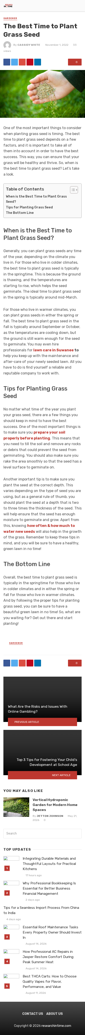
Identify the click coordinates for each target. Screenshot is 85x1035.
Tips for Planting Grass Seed (29, 207)
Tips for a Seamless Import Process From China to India (41, 910)
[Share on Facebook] (6, 62)
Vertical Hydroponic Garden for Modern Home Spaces (55, 805)
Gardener (10, 18)
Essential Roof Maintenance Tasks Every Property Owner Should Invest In (52, 932)
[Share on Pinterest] (30, 62)
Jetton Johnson (50, 816)
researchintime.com (56, 1026)
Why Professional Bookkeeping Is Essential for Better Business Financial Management (49, 888)
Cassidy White (28, 44)
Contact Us (32, 1014)
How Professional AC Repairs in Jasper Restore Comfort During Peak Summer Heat (48, 957)
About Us (54, 1014)
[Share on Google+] (22, 62)
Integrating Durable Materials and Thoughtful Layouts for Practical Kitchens (49, 863)
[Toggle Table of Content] (72, 190)
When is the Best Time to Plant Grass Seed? (36, 199)
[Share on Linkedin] (37, 62)
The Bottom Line (20, 213)
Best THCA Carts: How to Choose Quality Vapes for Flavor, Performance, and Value (50, 981)
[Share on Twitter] (14, 62)
